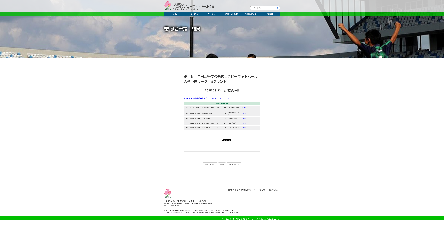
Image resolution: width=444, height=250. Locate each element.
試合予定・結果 (231, 14)
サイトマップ (259, 190)
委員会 (270, 14)
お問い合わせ (273, 190)
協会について (250, 14)
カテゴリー (212, 14)
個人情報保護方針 (244, 190)
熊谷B (244, 107)
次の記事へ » (233, 164)
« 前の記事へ (210, 164)
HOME (174, 14)
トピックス (193, 14)
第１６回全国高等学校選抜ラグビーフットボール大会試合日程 (206, 98)
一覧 (222, 164)
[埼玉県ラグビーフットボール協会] (168, 6)
